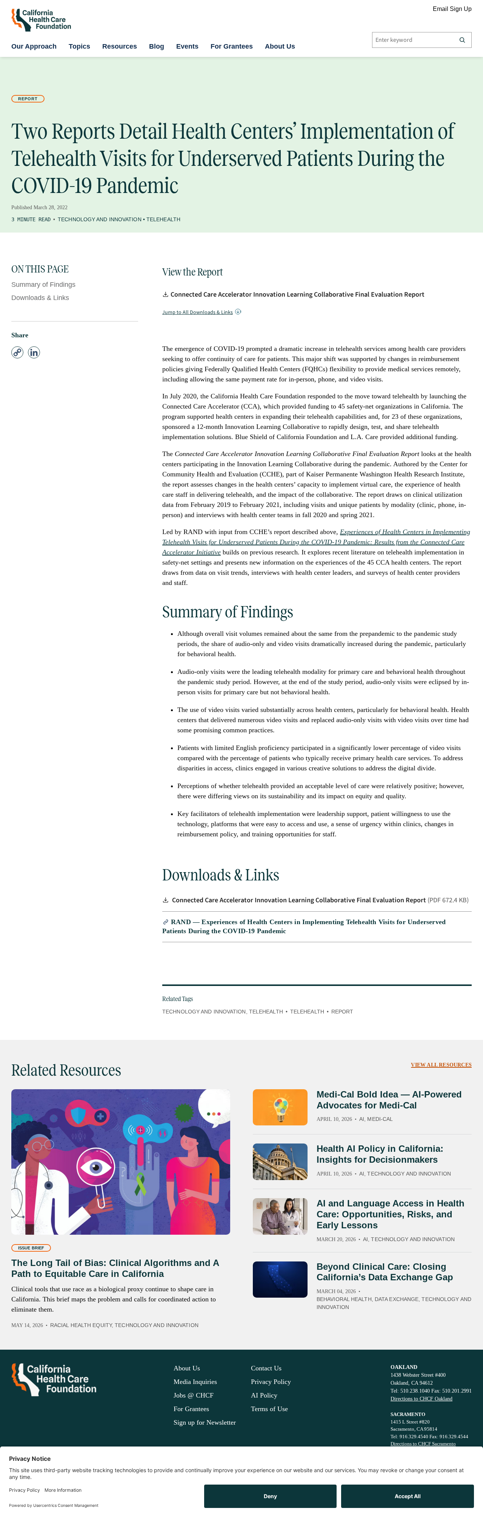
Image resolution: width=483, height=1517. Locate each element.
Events (187, 46)
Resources (119, 46)
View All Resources (441, 1065)
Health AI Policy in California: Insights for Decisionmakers (380, 1154)
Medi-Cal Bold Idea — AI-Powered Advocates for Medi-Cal (389, 1099)
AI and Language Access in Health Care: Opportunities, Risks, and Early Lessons (391, 1214)
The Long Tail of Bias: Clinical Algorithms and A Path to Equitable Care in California (115, 1268)
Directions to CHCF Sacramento (423, 1444)
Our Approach (34, 46)
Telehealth (163, 219)
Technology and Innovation (100, 219)
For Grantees (232, 46)
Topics (79, 46)
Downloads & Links (40, 298)
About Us (280, 46)
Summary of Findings (43, 284)
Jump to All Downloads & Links (197, 312)
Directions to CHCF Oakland (421, 1399)
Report (28, 98)
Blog (156, 46)
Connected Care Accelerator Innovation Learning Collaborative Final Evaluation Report (298, 294)
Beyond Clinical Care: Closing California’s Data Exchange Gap (385, 1272)
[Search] (462, 39)
